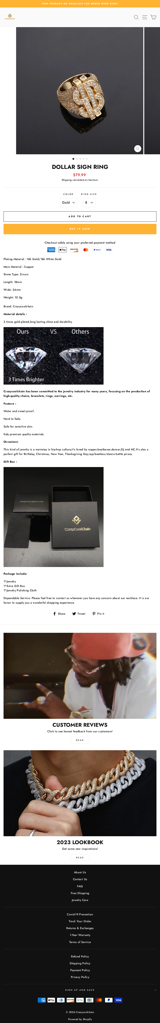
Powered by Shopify (80, 1019)
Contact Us (80, 879)
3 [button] (81, 159)
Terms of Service (80, 942)
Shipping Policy (80, 963)
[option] (80, 3)
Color (68, 194)
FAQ (80, 886)
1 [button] (73, 159)
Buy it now (80, 229)
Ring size (89, 194)
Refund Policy (80, 956)
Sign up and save (80, 990)
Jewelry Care (80, 900)
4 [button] (84, 159)
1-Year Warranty (80, 935)
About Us (80, 872)
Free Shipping (80, 893)
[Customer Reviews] (80, 676)
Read (80, 740)
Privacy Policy (80, 977)
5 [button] (87, 159)
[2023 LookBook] (80, 793)
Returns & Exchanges (80, 928)
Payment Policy (80, 970)
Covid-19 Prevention (80, 914)
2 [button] (77, 159)
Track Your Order (80, 921)
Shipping (67, 180)
